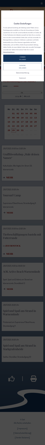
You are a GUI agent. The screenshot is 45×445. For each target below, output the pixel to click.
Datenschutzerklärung (8, 52)
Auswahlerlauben (22, 67)
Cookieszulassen (22, 58)
